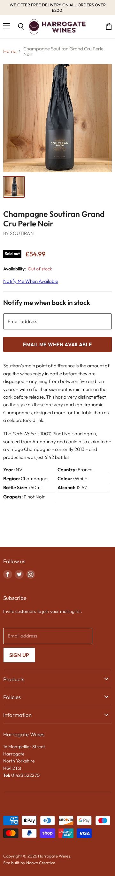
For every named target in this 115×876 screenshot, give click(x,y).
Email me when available (57, 344)
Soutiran (22, 233)
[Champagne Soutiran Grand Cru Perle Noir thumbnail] (14, 187)
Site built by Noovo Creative (29, 862)
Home (9, 51)
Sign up (19, 655)
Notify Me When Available (30, 281)
